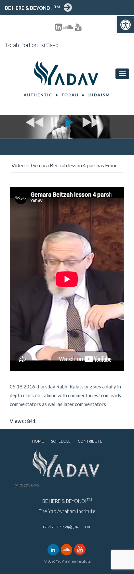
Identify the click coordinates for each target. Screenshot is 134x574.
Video (18, 165)
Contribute (90, 441)
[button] (125, 24)
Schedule (61, 441)
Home (38, 441)
